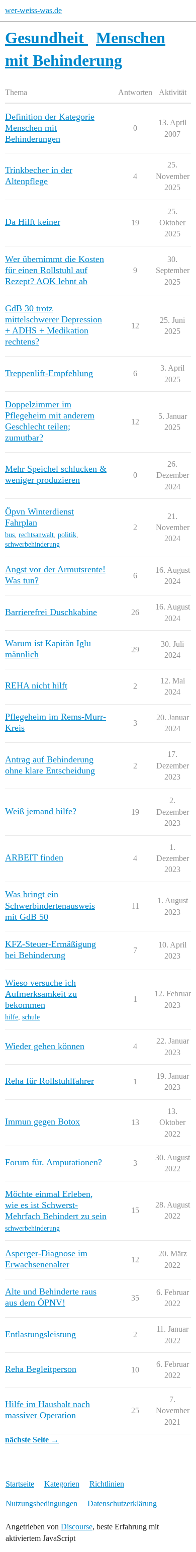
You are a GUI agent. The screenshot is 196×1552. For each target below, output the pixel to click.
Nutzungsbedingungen (41, 1503)
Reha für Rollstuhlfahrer (49, 1081)
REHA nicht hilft (36, 685)
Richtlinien (106, 1484)
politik (67, 535)
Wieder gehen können (44, 1046)
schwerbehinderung (32, 544)
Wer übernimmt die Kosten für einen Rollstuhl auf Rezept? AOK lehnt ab (54, 270)
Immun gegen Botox (42, 1121)
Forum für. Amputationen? (53, 1162)
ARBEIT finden (34, 857)
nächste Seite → (32, 1439)
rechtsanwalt (36, 535)
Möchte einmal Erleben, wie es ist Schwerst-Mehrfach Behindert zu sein (56, 1205)
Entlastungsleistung (40, 1334)
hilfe (11, 1017)
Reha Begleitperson (40, 1369)
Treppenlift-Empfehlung (49, 373)
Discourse (76, 1526)
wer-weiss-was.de (33, 10)
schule (31, 1017)
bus (10, 535)
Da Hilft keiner (32, 222)
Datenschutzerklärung (122, 1503)
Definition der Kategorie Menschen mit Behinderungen (49, 128)
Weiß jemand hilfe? (40, 811)
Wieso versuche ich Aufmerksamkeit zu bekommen (41, 994)
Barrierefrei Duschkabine (51, 612)
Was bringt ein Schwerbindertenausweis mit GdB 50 (50, 905)
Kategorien (61, 1484)
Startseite (20, 1484)
